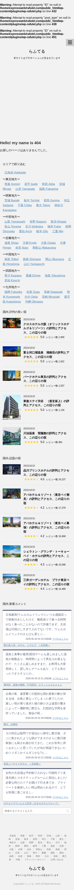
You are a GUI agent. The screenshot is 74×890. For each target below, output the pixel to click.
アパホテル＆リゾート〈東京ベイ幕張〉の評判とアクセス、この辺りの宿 (46, 527)
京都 (61, 846)
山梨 (22, 842)
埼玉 (44, 839)
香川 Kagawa (13, 275)
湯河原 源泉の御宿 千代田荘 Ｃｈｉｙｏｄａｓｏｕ (33, 684)
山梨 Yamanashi (14, 221)
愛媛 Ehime (33, 275)
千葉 (52, 839)
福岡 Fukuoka (13, 291)
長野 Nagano (38, 221)
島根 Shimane (32, 259)
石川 (58, 842)
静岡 (17, 846)
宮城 (49, 835)
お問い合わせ (56, 859)
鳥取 (49, 849)
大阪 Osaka (48, 242)
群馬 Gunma (52, 200)
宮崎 (55, 856)
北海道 (12, 835)
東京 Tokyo (43, 205)
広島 (17, 853)
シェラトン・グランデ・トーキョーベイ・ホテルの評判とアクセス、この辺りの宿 (46, 556)
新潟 (40, 842)
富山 (49, 842)
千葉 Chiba (25, 205)
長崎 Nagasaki (53, 291)
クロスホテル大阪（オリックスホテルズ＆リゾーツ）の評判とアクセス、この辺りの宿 (46, 328)
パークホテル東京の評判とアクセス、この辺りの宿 (44, 378)
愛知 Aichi (25, 231)
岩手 (31, 835)
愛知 (26, 846)
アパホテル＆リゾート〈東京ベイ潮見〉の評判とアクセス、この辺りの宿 (46, 499)
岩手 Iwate (31, 184)
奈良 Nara (21, 247)
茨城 (17, 839)
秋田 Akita (48, 184)
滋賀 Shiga (11, 242)
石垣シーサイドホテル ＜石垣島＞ (22, 764)
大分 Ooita (31, 296)
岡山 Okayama (54, 259)
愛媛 (44, 853)
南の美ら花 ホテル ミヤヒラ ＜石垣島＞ (27, 645)
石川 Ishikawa (34, 226)
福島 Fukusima (48, 188)
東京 (61, 839)
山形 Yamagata (25, 188)
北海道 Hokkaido (15, 172)
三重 (44, 846)
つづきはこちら (60, 639)
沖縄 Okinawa (34, 301)
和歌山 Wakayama (44, 247)
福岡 (11, 856)
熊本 (38, 856)
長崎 (29, 856)
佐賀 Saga (33, 291)
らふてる (37, 51)
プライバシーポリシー (35, 859)
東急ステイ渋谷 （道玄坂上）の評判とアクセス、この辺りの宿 (46, 403)
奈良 (29, 849)
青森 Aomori (12, 184)
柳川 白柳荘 (11, 724)
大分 (47, 856)
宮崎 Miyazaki (51, 296)
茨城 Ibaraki (12, 200)
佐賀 (20, 856)
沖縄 (18, 859)
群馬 (35, 839)
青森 (22, 835)
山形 (58, 835)
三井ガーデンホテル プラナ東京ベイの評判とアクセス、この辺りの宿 (46, 582)
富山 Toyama (12, 226)
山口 (26, 853)
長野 (31, 842)
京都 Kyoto (30, 242)
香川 (35, 853)
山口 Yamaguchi (34, 264)
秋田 (40, 835)
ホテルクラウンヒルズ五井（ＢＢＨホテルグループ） (32, 803)
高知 (61, 853)
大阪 (11, 849)
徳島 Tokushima (55, 275)
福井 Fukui (54, 226)
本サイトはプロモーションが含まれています (37, 875)
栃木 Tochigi (32, 200)
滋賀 (52, 846)
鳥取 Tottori (11, 259)
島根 (58, 849)
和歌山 (39, 849)
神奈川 (12, 842)
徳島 (52, 853)
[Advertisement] (37, 101)
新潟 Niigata (58, 221)
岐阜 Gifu (42, 231)
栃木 (26, 839)
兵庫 (20, 849)
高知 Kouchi (12, 280)
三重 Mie (57, 231)
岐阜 (35, 846)
